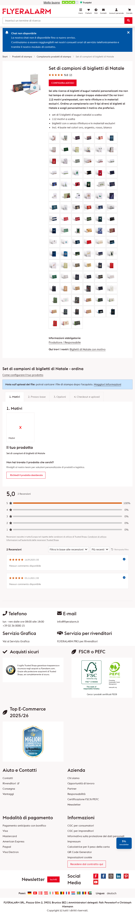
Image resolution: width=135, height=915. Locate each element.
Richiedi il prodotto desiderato (26, 475)
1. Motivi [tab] (14, 396)
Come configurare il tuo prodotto (22, 375)
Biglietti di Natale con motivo (88, 349)
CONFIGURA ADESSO (62, 82)
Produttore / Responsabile (65, 342)
